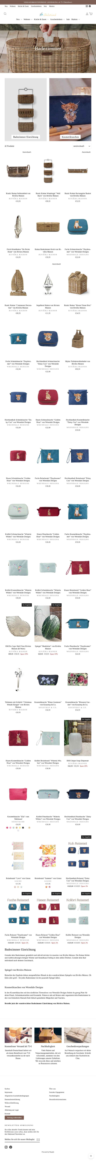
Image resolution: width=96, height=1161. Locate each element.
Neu (6, 6)
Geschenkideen (36, 6)
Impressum (8, 1092)
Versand (7, 1106)
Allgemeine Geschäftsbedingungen (17, 1096)
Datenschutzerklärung (12, 1099)
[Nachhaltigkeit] (48, 1035)
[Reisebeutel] (15, 887)
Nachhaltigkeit (54, 1096)
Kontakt (7, 1114)
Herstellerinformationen (57, 1099)
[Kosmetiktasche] (7, 828)
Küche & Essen (23, 6)
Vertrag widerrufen (14, 1118)
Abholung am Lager (12, 1110)
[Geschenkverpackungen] (77, 1035)
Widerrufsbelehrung (12, 1103)
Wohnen (12, 6)
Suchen (7, 1089)
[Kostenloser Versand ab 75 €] (18, 1035)
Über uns (52, 1089)
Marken (51, 6)
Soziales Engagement (56, 1092)
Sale (45, 6)
